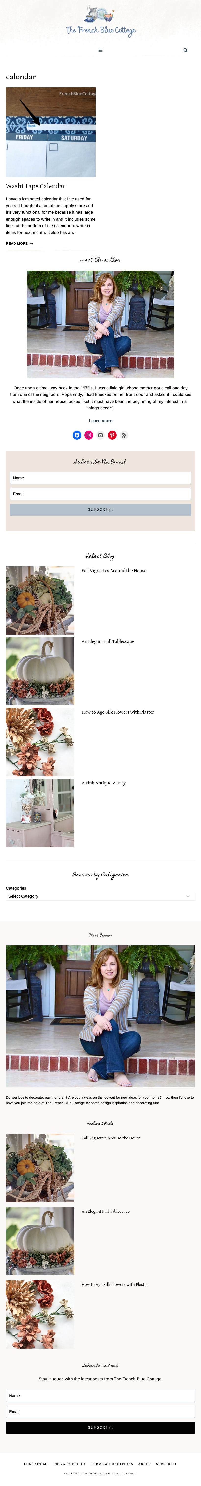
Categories (16, 888)
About (144, 1464)
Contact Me (36, 1464)
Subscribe (100, 509)
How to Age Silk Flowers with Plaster (118, 712)
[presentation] (51, 132)
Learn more (100, 420)
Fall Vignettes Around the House (114, 571)
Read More (19, 243)
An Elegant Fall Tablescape (108, 641)
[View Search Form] (185, 50)
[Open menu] (100, 50)
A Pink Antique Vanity (104, 783)
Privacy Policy (70, 1464)
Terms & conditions (112, 1464)
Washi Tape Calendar (35, 186)
